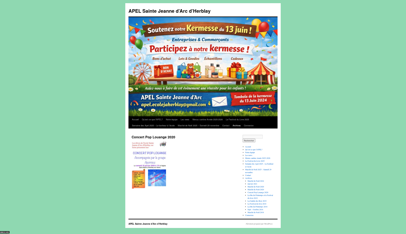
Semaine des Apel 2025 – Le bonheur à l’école (153, 125)
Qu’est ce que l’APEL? (152, 119)
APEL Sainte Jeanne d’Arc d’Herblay (169, 10)
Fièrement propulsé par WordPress (259, 223)
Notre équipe (171, 119)
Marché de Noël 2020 (256, 186)
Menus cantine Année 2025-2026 (208, 119)
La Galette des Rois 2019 (257, 201)
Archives (237, 125)
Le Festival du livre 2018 (257, 203)
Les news (185, 119)
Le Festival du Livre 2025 (237, 119)
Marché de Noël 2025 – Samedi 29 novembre (198, 125)
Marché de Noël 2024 (256, 181)
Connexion (249, 125)
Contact (225, 125)
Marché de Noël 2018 (256, 212)
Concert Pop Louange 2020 (258, 192)
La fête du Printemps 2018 (257, 206)
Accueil (135, 119)
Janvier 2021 (252, 183)
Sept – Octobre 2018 (255, 209)
